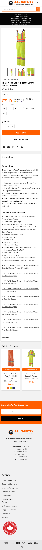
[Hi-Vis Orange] (8, 388)
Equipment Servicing (9, 484)
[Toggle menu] (3, 3)
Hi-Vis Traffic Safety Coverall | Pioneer (31, 375)
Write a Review (7, 89)
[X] (17, 147)
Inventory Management (10, 488)
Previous (3, 369)
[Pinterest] (22, 147)
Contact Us (6, 514)
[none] (21, 48)
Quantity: (6, 122)
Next (39, 369)
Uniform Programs (8, 492)
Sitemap (5, 517)
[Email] (8, 147)
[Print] (13, 147)
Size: (8, 105)
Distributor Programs (9, 506)
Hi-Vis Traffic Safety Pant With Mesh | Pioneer (11, 376)
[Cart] (38, 2)
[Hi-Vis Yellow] (11, 388)
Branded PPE (6, 495)
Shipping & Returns (9, 510)
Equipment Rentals (9, 480)
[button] (27, 100)
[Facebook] (4, 147)
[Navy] (13, 388)
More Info (5, 338)
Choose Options (10, 370)
